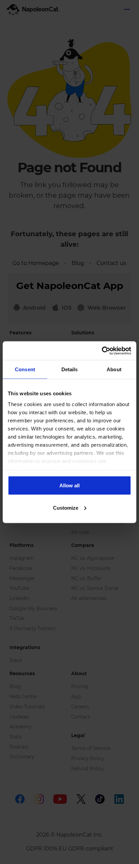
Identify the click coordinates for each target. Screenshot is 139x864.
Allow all (69, 485)
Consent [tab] (25, 369)
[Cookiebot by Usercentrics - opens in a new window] (101, 350)
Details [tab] (69, 369)
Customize (65, 507)
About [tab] (114, 369)
